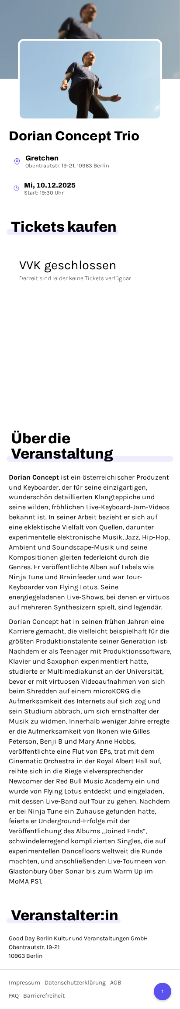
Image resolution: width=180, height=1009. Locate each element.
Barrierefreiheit (44, 995)
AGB (115, 982)
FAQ (14, 995)
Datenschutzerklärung (75, 982)
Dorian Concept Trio (74, 136)
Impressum (24, 982)
